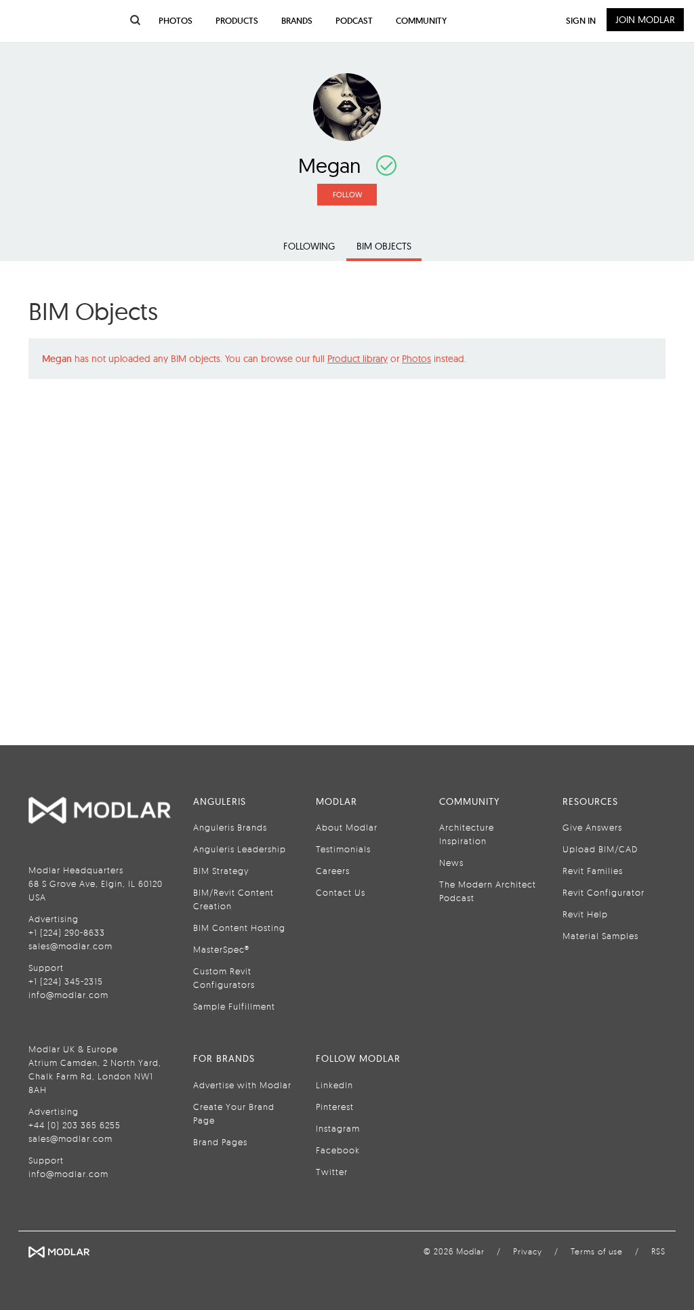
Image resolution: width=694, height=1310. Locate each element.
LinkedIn (334, 1084)
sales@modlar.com (70, 945)
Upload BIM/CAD (600, 848)
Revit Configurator (604, 892)
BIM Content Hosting (239, 927)
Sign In (581, 20)
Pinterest (335, 1106)
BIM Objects (383, 246)
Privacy (527, 1251)
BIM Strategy (221, 870)
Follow (347, 194)
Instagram (338, 1128)
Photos (416, 359)
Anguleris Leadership (239, 848)
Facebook (338, 1150)
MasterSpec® (221, 949)
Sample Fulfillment (234, 1006)
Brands (296, 20)
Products (237, 20)
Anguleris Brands (230, 827)
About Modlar (346, 827)
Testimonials (343, 848)
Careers (333, 870)
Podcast (354, 20)
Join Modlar (645, 20)
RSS (658, 1251)
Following (309, 246)
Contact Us (340, 892)
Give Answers (592, 827)
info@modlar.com (68, 994)
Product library (357, 359)
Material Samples (600, 935)
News (451, 862)
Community (421, 20)
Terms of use (597, 1251)
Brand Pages (220, 1141)
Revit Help (585, 914)
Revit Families (593, 870)
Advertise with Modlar (242, 1084)
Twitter (332, 1171)
